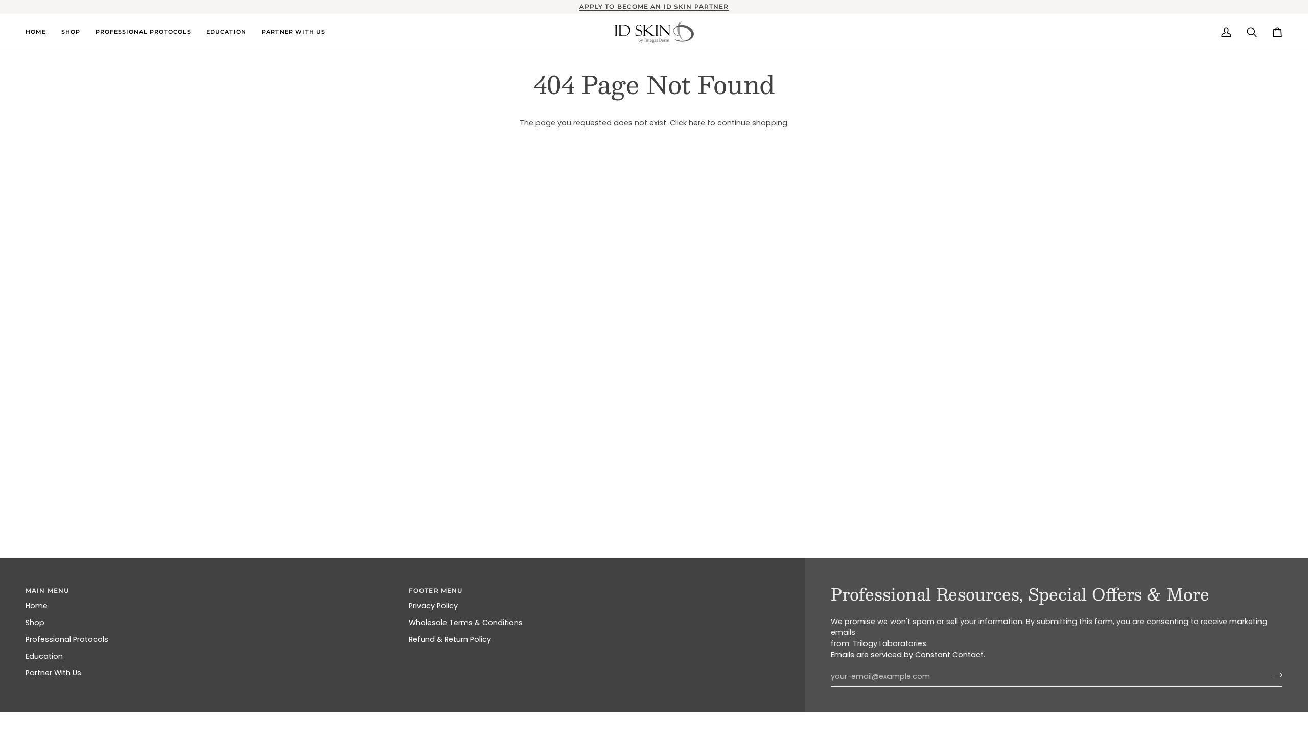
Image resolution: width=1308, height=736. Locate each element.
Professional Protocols (67, 639)
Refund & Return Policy (450, 639)
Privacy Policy (433, 606)
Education (44, 656)
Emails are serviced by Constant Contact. (908, 655)
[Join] (1274, 675)
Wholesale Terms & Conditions (466, 622)
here (697, 123)
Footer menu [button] (435, 590)
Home (37, 606)
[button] (40, 32)
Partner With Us (53, 673)
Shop (35, 622)
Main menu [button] (47, 590)
